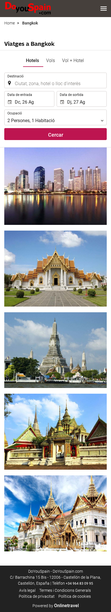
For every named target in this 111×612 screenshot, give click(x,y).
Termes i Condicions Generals (65, 590)
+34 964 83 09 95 (79, 584)
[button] (103, 8)
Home (9, 23)
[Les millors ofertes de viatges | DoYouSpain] (28, 8)
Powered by (55, 605)
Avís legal (27, 590)
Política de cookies (74, 596)
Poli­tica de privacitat (37, 596)
